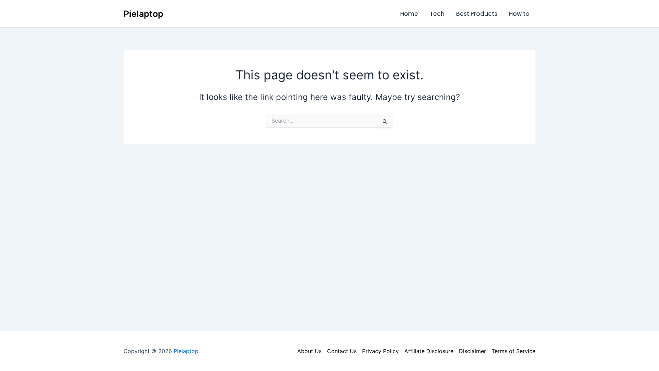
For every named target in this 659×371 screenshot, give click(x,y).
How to (519, 14)
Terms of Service (513, 351)
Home (409, 14)
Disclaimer (472, 351)
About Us (309, 351)
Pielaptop (143, 14)
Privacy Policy (380, 351)
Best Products (476, 14)
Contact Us (342, 351)
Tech (437, 14)
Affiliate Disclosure (428, 351)
